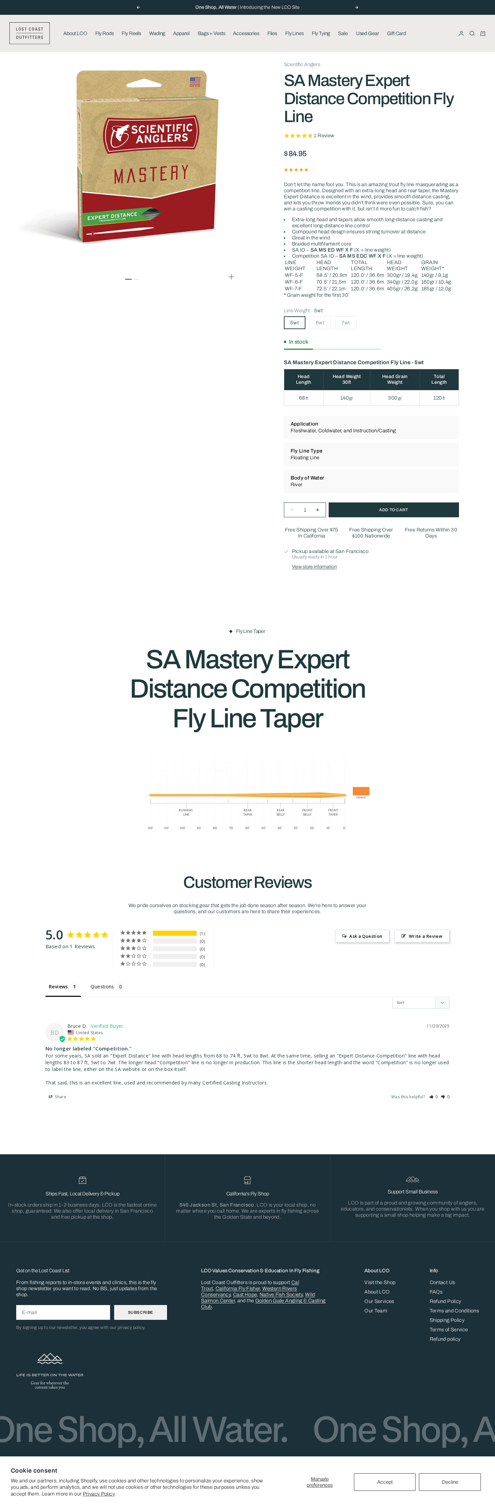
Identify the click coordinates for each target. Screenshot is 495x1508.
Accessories (246, 33)
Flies (272, 33)
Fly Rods (104, 33)
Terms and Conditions (454, 1310)
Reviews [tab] (58, 986)
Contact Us (442, 1282)
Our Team (375, 1310)
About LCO (75, 33)
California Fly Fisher (238, 1288)
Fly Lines (294, 33)
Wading (157, 33)
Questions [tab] (102, 986)
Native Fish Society (281, 1294)
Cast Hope (245, 1294)
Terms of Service (449, 1329)
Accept (385, 1482)
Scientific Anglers (302, 64)
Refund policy (445, 1339)
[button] (434, 1097)
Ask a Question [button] (365, 936)
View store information (314, 566)
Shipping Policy (447, 1320)
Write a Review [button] (425, 936)
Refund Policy (445, 1301)
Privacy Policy (99, 1494)
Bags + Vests (211, 33)
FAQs (436, 1292)
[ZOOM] (231, 277)
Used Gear (367, 33)
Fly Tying (321, 33)
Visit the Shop (379, 1282)
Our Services (379, 1301)
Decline (450, 1482)
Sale (343, 33)
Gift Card (396, 33)
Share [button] (60, 1097)
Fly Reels (131, 33)
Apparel (181, 33)
